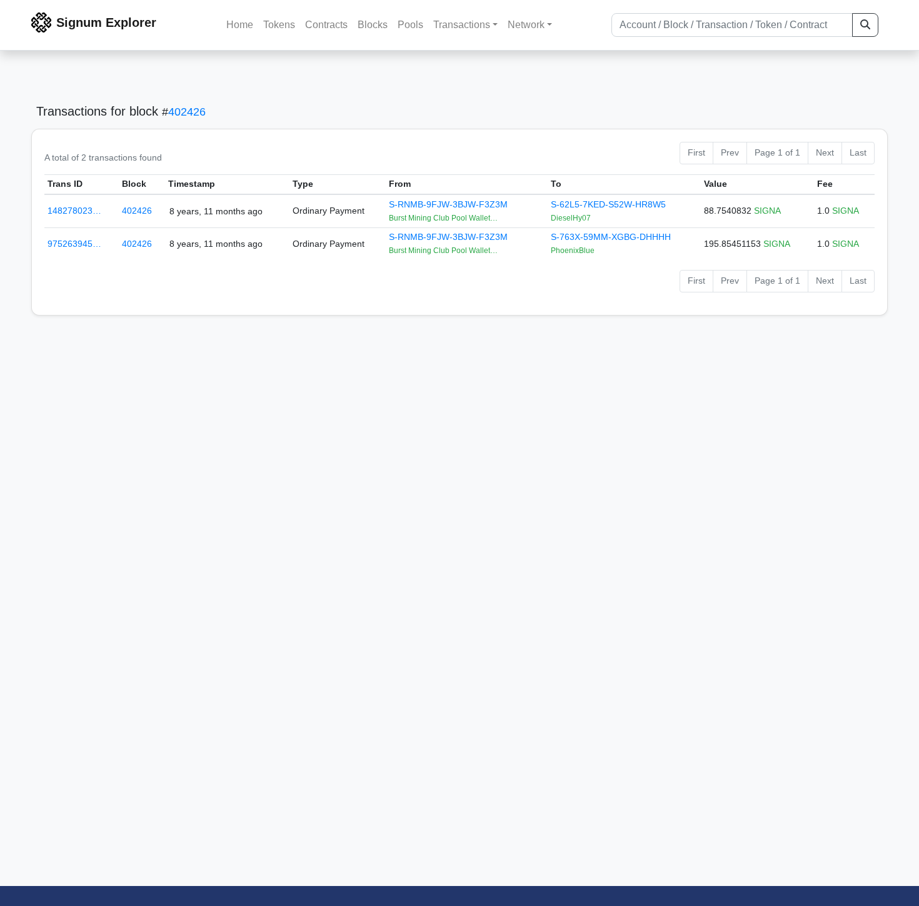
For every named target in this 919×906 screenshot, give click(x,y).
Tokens (279, 24)
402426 (187, 112)
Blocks (373, 24)
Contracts (326, 24)
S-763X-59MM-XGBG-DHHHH (611, 237)
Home (239, 24)
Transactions (461, 24)
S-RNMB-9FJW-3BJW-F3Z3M (448, 204)
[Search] (865, 25)
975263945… (74, 244)
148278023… (74, 211)
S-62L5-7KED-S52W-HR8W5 (608, 204)
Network (526, 24)
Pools (410, 24)
